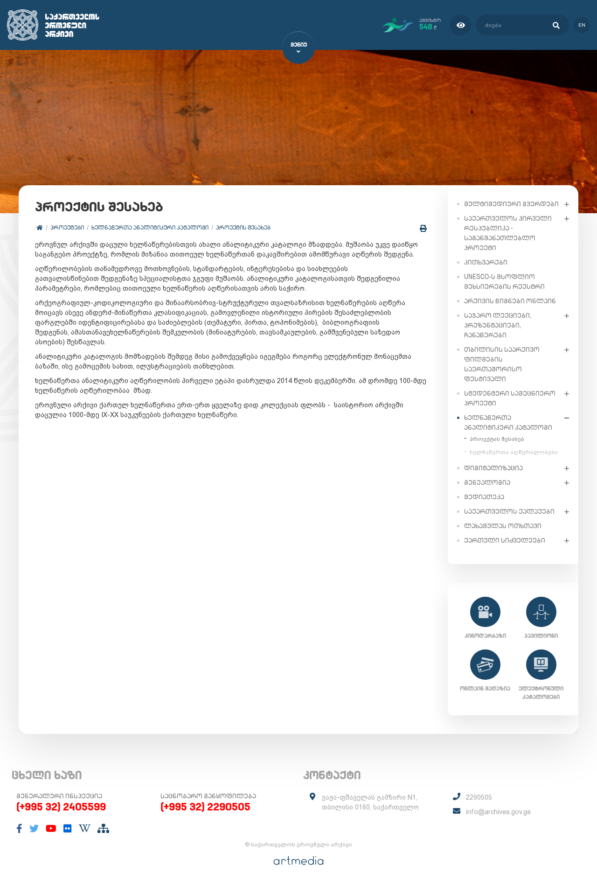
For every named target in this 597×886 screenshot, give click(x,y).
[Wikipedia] (84, 828)
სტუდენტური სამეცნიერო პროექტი (509, 398)
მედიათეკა (484, 497)
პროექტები (67, 227)
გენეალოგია (487, 482)
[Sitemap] (103, 828)
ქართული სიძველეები (504, 540)
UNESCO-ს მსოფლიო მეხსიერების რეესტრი (504, 281)
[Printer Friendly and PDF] (423, 228)
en (581, 25)
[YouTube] (51, 828)
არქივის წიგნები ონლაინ (510, 301)
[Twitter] (34, 828)
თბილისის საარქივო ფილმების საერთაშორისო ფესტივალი (502, 364)
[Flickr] (67, 828)
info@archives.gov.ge (498, 812)
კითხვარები (485, 262)
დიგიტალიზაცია (493, 468)
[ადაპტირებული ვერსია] (460, 24)
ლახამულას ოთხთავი (502, 526)
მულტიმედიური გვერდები (511, 204)
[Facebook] (19, 828)
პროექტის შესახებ (243, 227)
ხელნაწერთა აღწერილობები (514, 452)
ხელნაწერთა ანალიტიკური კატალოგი (149, 227)
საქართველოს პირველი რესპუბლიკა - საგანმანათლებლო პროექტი (508, 233)
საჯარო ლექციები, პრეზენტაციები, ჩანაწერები (497, 325)
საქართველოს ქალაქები (509, 511)
